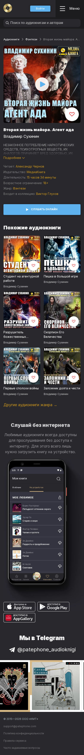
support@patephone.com (19, 726)
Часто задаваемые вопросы (21, 747)
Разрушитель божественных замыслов (14, 334)
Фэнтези (31, 39)
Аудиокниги (11, 39)
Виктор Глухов (47, 194)
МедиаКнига (36, 172)
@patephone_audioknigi (46, 649)
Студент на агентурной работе (21, 278)
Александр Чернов (30, 166)
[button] (40, 9)
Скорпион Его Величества (54, 334)
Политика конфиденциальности (23, 733)
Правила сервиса (14, 740)
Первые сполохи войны (21, 388)
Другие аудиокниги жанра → (30, 405)
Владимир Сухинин (21, 136)
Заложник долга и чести (62, 388)
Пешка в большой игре (61, 276)
